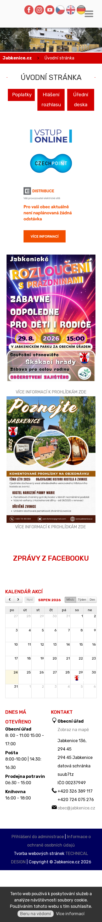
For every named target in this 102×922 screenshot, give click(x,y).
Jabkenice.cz (17, 57)
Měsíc (70, 599)
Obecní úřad (18, 729)
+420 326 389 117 (75, 791)
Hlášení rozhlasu (51, 99)
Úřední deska (80, 99)
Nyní (30, 599)
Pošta (11, 753)
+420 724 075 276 (76, 799)
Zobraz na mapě (73, 729)
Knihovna (15, 792)
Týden (82, 599)
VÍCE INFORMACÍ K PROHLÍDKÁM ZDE (51, 391)
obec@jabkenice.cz (76, 808)
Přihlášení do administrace (38, 836)
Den (92, 599)
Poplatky (22, 95)
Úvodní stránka (59, 57)
